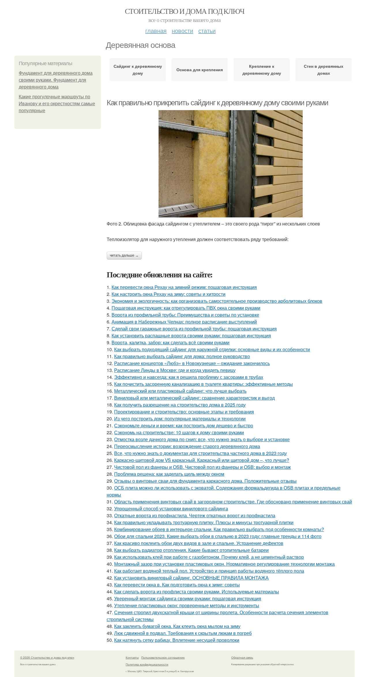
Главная (156, 30)
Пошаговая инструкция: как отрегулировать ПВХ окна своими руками (186, 307)
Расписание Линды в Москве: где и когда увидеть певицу (175, 370)
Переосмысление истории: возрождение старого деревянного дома (187, 446)
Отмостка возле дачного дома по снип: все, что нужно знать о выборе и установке (202, 439)
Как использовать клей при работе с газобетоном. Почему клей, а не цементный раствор (209, 557)
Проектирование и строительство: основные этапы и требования (184, 411)
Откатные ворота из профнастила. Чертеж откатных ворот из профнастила (194, 515)
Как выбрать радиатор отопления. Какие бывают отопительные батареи (191, 550)
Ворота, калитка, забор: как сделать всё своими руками (170, 342)
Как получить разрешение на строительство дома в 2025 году (180, 404)
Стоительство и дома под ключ (184, 11)
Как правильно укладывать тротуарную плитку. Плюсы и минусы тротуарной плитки (203, 522)
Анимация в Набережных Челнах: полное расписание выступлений (184, 321)
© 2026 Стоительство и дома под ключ (47, 657)
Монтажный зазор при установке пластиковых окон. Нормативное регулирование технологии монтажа (224, 564)
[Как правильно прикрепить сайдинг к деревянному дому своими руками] (231, 163)
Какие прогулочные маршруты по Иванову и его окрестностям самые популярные (57, 103)
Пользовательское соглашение (163, 657)
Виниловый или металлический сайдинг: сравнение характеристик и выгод (194, 397)
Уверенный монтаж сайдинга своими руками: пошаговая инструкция (187, 598)
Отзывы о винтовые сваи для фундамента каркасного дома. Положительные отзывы (205, 480)
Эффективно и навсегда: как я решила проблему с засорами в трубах (188, 377)
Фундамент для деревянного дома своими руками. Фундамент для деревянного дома (56, 80)
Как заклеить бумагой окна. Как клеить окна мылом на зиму (177, 626)
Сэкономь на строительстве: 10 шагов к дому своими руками (179, 432)
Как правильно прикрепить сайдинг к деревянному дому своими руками (217, 102)
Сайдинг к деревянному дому (138, 69)
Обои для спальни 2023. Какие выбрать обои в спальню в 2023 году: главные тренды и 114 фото (217, 536)
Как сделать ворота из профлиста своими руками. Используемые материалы (196, 591)
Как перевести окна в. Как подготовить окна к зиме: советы (177, 584)
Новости (182, 30)
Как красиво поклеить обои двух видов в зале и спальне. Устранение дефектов (198, 543)
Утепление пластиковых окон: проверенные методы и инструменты (186, 605)
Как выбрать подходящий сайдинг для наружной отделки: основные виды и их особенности (212, 349)
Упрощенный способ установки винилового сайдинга (171, 508)
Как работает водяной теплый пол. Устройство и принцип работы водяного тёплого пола (209, 570)
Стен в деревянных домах (323, 69)
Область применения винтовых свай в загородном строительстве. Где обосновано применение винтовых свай (233, 501)
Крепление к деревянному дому (261, 69)
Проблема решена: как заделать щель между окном (169, 474)
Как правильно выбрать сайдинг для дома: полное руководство (182, 356)
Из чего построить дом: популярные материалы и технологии (180, 418)
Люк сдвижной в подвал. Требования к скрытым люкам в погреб (183, 633)
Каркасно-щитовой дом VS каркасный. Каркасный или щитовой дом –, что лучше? (201, 460)
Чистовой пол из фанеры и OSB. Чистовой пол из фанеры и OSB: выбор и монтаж (202, 467)
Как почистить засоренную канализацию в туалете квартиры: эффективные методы (203, 384)
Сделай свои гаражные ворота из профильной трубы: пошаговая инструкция (194, 328)
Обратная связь (242, 657)
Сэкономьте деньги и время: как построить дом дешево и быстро (183, 425)
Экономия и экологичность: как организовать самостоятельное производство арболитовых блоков (217, 301)
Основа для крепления (199, 69)
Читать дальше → (124, 255)
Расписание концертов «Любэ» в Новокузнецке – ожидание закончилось (192, 363)
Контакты (132, 657)
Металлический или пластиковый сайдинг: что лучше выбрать (180, 391)
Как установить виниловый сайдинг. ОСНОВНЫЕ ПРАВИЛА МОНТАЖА (191, 577)
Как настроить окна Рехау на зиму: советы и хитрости (168, 294)
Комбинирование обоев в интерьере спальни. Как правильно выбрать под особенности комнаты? (219, 529)
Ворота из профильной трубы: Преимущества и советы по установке (185, 314)
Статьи (207, 30)
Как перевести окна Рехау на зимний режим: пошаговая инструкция (184, 287)
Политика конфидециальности (147, 664)
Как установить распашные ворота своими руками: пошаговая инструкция (191, 335)
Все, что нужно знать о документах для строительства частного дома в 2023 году (200, 453)
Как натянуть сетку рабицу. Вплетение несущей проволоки (176, 640)
